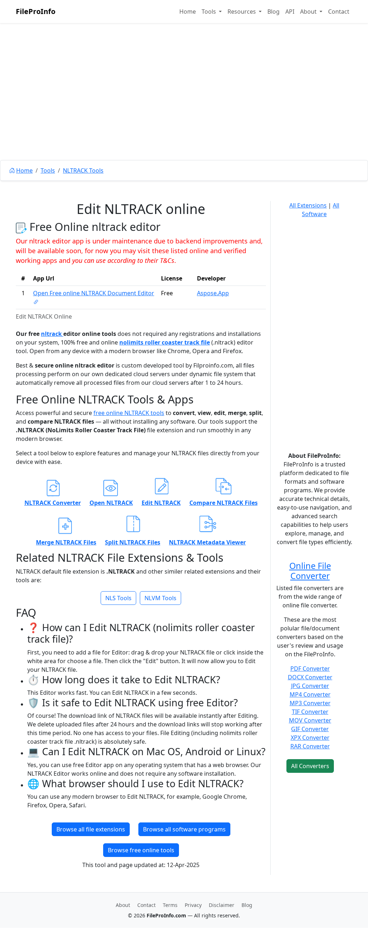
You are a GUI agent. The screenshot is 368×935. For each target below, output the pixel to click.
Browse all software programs (184, 829)
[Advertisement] (184, 108)
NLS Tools (118, 598)
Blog (273, 11)
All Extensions (308, 205)
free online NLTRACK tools (128, 413)
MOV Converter (310, 720)
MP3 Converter (310, 703)
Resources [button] (242, 11)
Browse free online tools (141, 850)
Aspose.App (213, 293)
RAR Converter (310, 746)
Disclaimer (221, 905)
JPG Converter (310, 686)
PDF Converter (310, 668)
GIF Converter (310, 729)
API (289, 11)
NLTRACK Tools (83, 170)
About (123, 905)
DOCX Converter (310, 677)
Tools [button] (209, 11)
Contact (338, 11)
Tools (48, 170)
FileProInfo (35, 11)
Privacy (193, 905)
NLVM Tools (160, 598)
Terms (170, 905)
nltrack (52, 334)
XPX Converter (310, 738)
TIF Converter (310, 712)
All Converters (310, 766)
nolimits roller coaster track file (164, 342)
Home (187, 11)
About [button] (309, 11)
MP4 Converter (310, 694)
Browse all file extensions (90, 829)
